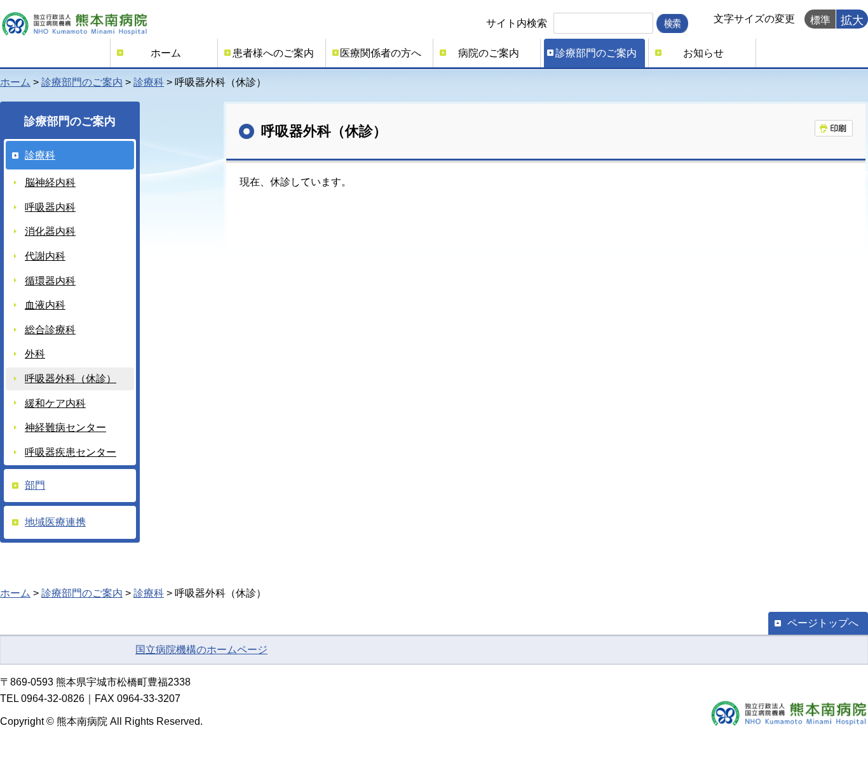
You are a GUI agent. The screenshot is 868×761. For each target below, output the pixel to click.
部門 (35, 485)
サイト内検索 (516, 23)
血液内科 (45, 305)
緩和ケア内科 (55, 403)
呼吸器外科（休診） (70, 378)
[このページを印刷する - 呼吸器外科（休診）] (834, 128)
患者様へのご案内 (273, 53)
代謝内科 (45, 256)
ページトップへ (822, 623)
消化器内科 (50, 231)
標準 (820, 20)
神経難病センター (65, 427)
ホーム (166, 53)
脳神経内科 (50, 182)
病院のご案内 (488, 53)
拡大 (852, 20)
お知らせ (703, 53)
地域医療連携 (55, 522)
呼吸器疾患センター (70, 452)
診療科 (148, 82)
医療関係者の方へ (380, 53)
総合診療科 (50, 329)
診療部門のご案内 (596, 53)
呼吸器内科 (50, 207)
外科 (35, 353)
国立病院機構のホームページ (201, 649)
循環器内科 (50, 280)
